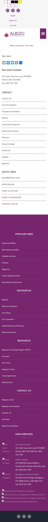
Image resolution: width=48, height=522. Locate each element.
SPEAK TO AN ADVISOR (11, 197)
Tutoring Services (9, 375)
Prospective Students (11, 111)
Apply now (13, 20)
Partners (5, 137)
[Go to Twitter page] (13, 10)
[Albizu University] (14, 34)
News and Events (9, 332)
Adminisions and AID (10, 249)
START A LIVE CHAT (10, 191)
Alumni (5, 118)
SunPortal (6, 150)
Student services (9, 256)
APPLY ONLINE (8, 184)
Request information (11, 406)
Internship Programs (11, 124)
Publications (7, 382)
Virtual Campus (8, 144)
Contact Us (6, 98)
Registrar (6, 269)
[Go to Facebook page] (7, 10)
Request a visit (8, 399)
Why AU (5, 299)
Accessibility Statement (12, 282)
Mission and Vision (9, 306)
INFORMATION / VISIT (11, 178)
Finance (5, 262)
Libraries (5, 356)
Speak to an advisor (10, 426)
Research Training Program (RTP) (16, 349)
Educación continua (10, 131)
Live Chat (6, 419)
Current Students (9, 105)
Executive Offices (9, 243)
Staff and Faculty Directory (13, 326)
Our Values (6, 313)
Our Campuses (8, 319)
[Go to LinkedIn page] (18, 10)
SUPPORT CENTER (10, 204)
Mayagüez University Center (27, 474)
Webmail (5, 163)
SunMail (5, 157)
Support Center (8, 369)
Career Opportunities (11, 275)
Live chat (13, 25)
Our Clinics (6, 362)
